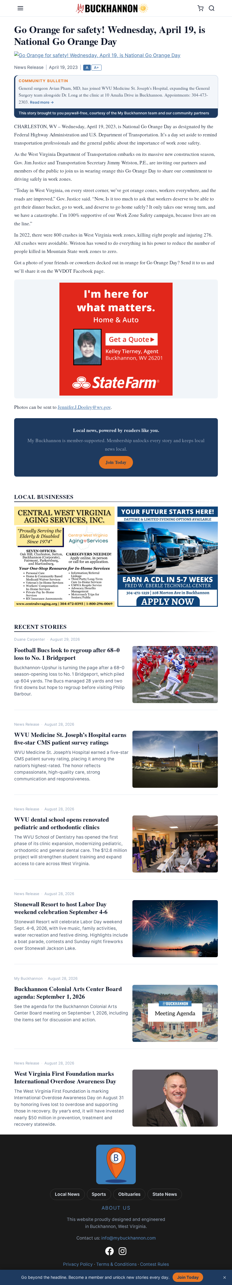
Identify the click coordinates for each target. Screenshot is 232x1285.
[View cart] (200, 8)
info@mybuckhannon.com (128, 1238)
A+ (96, 67)
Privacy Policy (78, 1264)
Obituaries (129, 1194)
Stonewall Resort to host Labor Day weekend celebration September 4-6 (61, 908)
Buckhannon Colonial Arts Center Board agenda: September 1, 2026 (68, 992)
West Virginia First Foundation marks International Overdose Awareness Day (65, 1077)
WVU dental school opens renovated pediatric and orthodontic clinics (61, 823)
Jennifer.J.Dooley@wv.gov (84, 407)
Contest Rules (154, 1264)
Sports (99, 1194)
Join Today (188, 1277)
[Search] (211, 8)
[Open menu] (20, 8)
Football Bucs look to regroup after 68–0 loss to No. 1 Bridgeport (67, 653)
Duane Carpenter (29, 639)
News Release (26, 724)
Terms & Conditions (116, 1264)
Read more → (42, 102)
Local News (67, 1194)
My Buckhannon (28, 978)
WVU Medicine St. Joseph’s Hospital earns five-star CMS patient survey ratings (70, 738)
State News (164, 1194)
